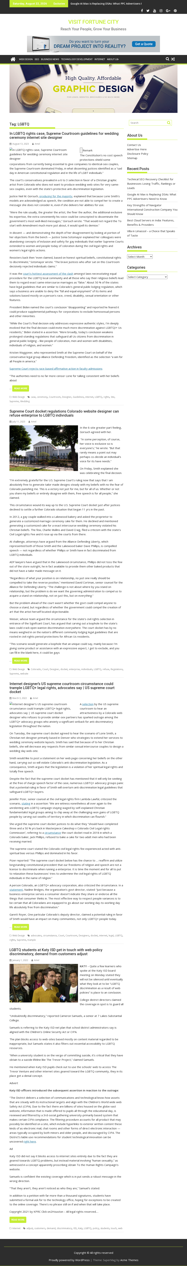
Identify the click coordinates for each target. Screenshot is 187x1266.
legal (111, 935)
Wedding (25, 401)
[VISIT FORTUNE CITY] (13, 58)
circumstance (53, 832)
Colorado (36, 669)
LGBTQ (98, 397)
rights (106, 397)
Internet (100, 59)
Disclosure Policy (137, 153)
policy (96, 1228)
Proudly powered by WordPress (69, 1260)
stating (26, 803)
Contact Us (134, 145)
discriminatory (64, 1228)
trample (32, 939)
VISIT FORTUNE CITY (93, 22)
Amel (37, 143)
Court (45, 669)
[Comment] (81, 150)
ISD (75, 1228)
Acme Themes (129, 1260)
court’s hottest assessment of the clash (48, 273)
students (104, 1228)
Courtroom (55, 397)
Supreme (14, 401)
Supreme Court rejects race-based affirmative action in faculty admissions (55, 368)
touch (114, 1228)
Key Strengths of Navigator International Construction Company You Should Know (123, 3)
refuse (106, 669)
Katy (80, 1228)
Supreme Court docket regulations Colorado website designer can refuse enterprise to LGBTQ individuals (64, 413)
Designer (66, 397)
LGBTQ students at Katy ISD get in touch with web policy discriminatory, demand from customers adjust (55, 952)
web (120, 1228)
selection (88, 704)
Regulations (117, 669)
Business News (50, 59)
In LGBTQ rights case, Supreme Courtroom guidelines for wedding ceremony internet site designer (64, 135)
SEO (37, 59)
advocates (36, 935)
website (24, 673)
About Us (112, 59)
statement (16, 889)
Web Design (26, 59)
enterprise (74, 669)
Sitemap (132, 158)
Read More (20, 388)
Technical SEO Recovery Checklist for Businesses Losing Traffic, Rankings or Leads (151, 183)
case (33, 397)
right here (30, 1141)
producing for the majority (55, 196)
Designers (84, 935)
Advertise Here (137, 149)
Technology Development (77, 59)
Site (113, 397)
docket (64, 669)
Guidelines (78, 397)
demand (51, 1228)
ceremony (42, 397)
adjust (29, 1228)
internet (89, 397)
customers (39, 1228)
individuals (86, 669)
